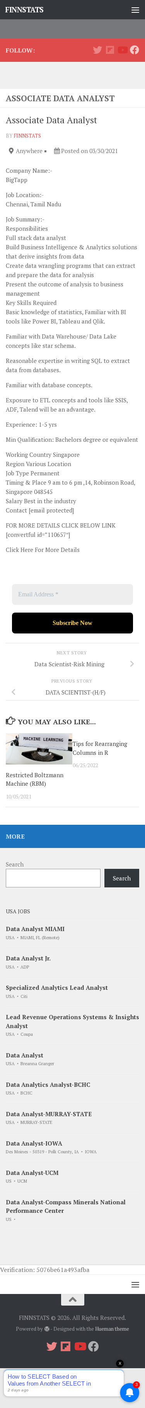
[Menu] (135, 9)
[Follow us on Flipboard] (109, 49)
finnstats (27, 135)
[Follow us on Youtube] (122, 49)
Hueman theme (112, 1328)
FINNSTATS (24, 9)
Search (15, 864)
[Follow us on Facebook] (134, 49)
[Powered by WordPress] (46, 1328)
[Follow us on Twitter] (97, 49)
